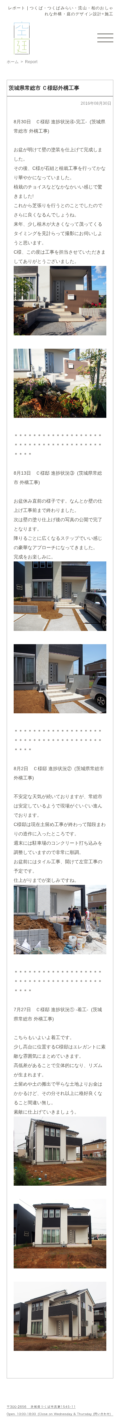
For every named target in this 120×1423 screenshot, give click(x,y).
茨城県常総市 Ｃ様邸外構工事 (44, 88)
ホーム (13, 61)
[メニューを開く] (105, 38)
